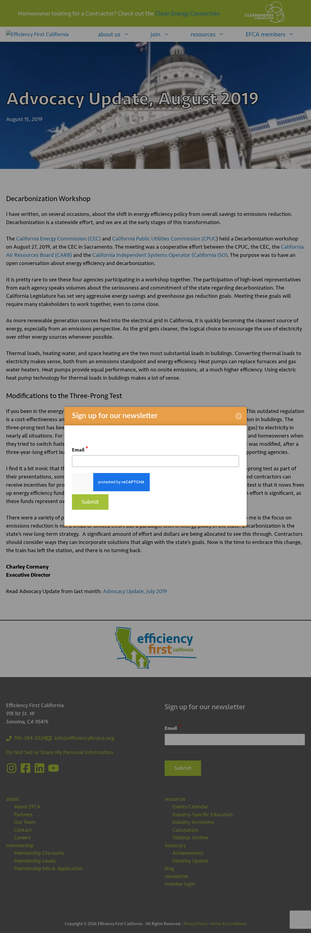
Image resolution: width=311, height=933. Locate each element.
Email (80, 449)
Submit (90, 501)
